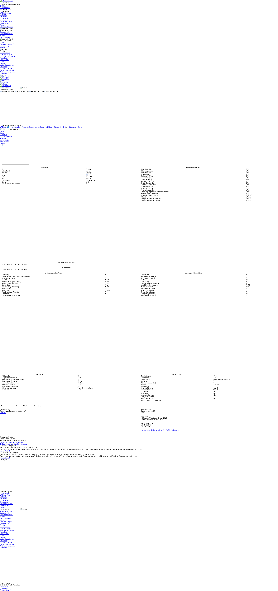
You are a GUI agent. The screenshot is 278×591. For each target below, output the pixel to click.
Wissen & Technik (6, 27)
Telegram (24, 444)
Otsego (56, 127)
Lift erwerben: (5, 53)
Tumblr (16, 444)
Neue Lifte (3, 16)
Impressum (3, 74)
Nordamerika (15, 127)
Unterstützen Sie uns (7, 65)
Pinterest (9, 444)
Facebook (3, 442)
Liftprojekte (4, 20)
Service (2, 48)
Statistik (3, 25)
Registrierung (4, 46)
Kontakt (3, 63)
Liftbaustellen (4, 18)
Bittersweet (72, 127)
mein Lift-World (5, 37)
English (6, 79)
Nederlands (7, 86)
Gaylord (63, 127)
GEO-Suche (4, 23)
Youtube (11, 442)
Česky (5, 84)
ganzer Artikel (5, 451)
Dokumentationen (6, 34)
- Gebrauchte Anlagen (8, 56)
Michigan (49, 127)
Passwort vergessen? (7, 44)
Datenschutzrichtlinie (7, 70)
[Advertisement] (65, 109)
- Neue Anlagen (6, 54)
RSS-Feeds (4, 60)
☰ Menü (3, 6)
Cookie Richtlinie (6, 68)
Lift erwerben (5, 527)
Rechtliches (4, 587)
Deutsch (6, 77)
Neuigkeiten (4, 58)
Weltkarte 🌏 (4, 127)
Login (2, 42)
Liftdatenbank (5, 8)
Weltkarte (3, 15)
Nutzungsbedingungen (8, 72)
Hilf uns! (3, 413)
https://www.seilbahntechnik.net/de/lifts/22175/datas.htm (160, 430)
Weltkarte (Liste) (6, 13)
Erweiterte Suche (6, 22)
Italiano (5, 82)
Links (2, 61)
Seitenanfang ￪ (5, 590)
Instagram (19, 442)
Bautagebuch (5, 32)
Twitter (2, 444)
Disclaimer (3, 67)
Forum (2, 35)
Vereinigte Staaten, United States (33, 127)
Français (6, 80)
